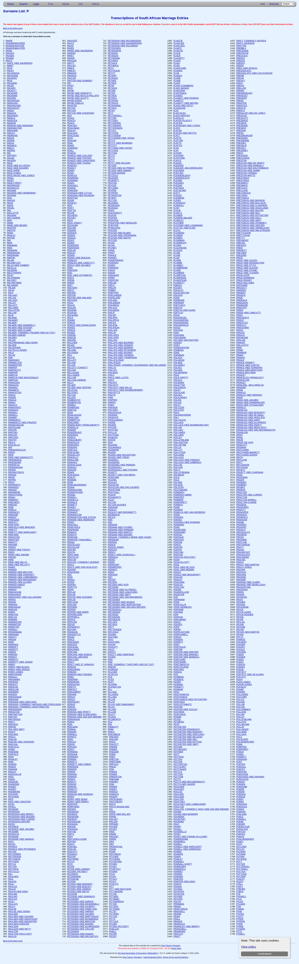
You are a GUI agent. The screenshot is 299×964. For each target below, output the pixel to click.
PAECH (10, 148)
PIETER (112, 579)
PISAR (112, 851)
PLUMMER (178, 272)
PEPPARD (72, 607)
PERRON (71, 786)
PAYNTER (72, 105)
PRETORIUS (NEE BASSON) (250, 200)
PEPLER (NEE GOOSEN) (79, 597)
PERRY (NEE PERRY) (78, 801)
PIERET (112, 559)
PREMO (240, 90)
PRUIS (239, 599)
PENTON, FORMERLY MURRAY (83, 562)
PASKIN (12, 766)
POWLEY (178, 859)
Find (50, 4)
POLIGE (177, 402)
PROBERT (241, 485)
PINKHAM (114, 779)
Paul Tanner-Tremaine (170, 946)
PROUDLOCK (243, 554)
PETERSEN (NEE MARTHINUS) (83, 916)
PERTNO (71, 831)
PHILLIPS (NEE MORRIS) (120, 347)
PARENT (12, 517)
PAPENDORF (14, 462)
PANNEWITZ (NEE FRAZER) (22, 422)
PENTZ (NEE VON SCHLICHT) (82, 567)
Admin (95, 4)
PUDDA (240, 654)
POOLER (178, 577)
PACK (9, 80)
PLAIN (176, 65)
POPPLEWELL (180, 634)
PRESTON (241, 160)
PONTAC (177, 534)
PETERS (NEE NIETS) (78, 891)
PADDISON (12, 115)
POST (176, 692)
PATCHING (13, 796)
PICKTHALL (114, 492)
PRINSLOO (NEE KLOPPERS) (251, 422)
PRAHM (177, 914)
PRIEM (239, 310)
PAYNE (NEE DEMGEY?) (79, 93)
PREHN (240, 78)
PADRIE (11, 140)
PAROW (12, 639)
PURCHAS (241, 771)
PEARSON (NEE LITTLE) (79, 193)
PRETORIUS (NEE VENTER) (250, 225)
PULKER (240, 702)
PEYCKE (112, 185)
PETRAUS (113, 78)
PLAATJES (178, 43)
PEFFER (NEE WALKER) (79, 297)
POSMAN (178, 684)
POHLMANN (179, 337)
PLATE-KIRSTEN (181, 115)
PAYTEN (71, 108)
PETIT (111, 68)
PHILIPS (112, 322)
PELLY (70, 382)
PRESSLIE (241, 145)
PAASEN (10, 55)
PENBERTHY (73, 420)
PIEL (110, 522)
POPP (176, 627)
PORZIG (177, 672)
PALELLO (11, 267)
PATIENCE (13, 826)
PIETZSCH (113, 632)
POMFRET (178, 497)
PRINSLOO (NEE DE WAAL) (250, 415)
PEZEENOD (114, 205)
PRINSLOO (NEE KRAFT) (249, 425)
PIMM (111, 729)
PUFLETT (241, 677)
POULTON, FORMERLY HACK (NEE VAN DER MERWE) (201, 809)
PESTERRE (73, 859)
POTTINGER (179, 769)
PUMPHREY (242, 749)
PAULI (11, 884)
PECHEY (71, 218)
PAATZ (9, 60)
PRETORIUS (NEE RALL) (248, 218)
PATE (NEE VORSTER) (19, 801)
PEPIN (70, 589)
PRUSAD (240, 604)
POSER (177, 682)
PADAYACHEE (14, 105)
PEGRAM (71, 310)
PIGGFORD (113, 642)
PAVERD (71, 53)
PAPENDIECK (15, 460)
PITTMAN (114, 914)
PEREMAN (72, 679)
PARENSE (13, 514)
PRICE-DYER (242, 275)
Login (36, 4)
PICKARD (112, 445)
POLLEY (177, 437)
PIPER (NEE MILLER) (120, 814)
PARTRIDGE (14, 719)
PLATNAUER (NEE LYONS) (186, 125)
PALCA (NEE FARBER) (18, 265)
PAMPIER (13, 372)
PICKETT (112, 472)
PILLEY (111, 707)
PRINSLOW (242, 432)
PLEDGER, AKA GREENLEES (187, 168)
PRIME (239, 350)
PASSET (12, 786)
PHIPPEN (112, 400)
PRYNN (240, 624)
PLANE (176, 78)
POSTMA (178, 707)
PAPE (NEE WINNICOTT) (20, 457)
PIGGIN (111, 644)
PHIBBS (112, 290)
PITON (112, 876)
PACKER (11, 88)
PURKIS (240, 809)
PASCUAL (13, 744)
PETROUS (113, 103)
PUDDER (240, 657)
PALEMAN (12, 270)
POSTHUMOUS (181, 694)
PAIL (9, 210)
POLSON (178, 485)
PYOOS (240, 914)
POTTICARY (179, 766)
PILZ (110, 722)
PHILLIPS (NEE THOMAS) (121, 355)
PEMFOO (72, 410)
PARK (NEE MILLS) (17, 562)
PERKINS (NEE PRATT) (79, 712)
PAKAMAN (12, 245)
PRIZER (240, 480)
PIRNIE (112, 834)
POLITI (176, 405)
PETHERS (113, 60)
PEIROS (71, 330)
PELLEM (71, 362)
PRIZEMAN (241, 477)
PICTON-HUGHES (117, 505)
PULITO (240, 699)
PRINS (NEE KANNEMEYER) (250, 402)
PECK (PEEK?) (74, 223)
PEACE (70, 118)
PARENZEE (13, 519)
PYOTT (240, 916)
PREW (239, 248)
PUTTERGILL (243, 866)
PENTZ (70, 564)
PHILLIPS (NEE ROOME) (120, 352)
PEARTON (72, 198)
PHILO (111, 375)
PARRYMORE (15, 674)
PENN (70, 482)
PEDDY (70, 240)
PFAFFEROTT (115, 213)
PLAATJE (178, 40)
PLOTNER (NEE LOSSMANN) (188, 225)
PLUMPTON (179, 275)
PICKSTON (113, 485)
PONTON (178, 554)
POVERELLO (180, 831)
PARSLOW (13, 689)
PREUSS (240, 243)
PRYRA (240, 634)
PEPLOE (71, 599)
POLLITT (178, 450)
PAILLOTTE (13, 213)
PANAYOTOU (14, 392)
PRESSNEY (242, 150)
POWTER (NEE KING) (184, 881)
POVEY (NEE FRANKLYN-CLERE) (190, 836)
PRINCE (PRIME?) (245, 362)
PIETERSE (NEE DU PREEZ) (122, 589)
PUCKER (240, 644)
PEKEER (71, 335)
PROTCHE (241, 542)
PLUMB (177, 260)
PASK (11, 762)
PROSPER (241, 534)
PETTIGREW (114, 135)
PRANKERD (179, 931)
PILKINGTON (114, 687)
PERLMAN (72, 727)
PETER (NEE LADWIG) (78, 869)
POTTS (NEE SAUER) (184, 784)
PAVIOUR (71, 60)
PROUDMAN (242, 557)
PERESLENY (73, 684)
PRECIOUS (241, 55)
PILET (111, 682)
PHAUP (111, 270)
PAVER (70, 48)
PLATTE (177, 138)
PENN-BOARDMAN (76, 485)
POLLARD (178, 435)
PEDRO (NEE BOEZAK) (79, 258)
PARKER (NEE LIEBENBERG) (23, 577)
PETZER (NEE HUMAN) (119, 170)
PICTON (112, 502)
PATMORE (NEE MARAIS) (21, 839)
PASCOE (12, 739)
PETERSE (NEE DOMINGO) (81, 896)
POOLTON (178, 587)
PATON (11, 844)
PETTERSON (114, 125)
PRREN (240, 592)
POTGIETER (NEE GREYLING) (188, 734)
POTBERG (178, 722)
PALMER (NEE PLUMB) (19, 330)
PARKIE (12, 599)
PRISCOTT (241, 445)
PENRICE (72, 532)
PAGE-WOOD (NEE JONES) (21, 175)
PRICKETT (241, 287)
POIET (176, 345)
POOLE (177, 572)
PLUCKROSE (180, 248)
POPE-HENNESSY (182, 607)
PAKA (9, 243)
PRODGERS (242, 507)
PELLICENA (73, 372)
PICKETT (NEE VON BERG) (121, 475)
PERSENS (72, 814)
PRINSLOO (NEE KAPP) (248, 420)
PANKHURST (14, 407)
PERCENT (72, 644)
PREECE (240, 60)
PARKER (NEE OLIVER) (20, 582)
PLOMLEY (178, 220)
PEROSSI (72, 747)
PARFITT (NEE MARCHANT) (22, 532)
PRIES (239, 315)
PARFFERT (13, 524)
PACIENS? (12, 78)
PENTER (71, 549)
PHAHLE (112, 255)
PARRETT (13, 649)
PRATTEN (241, 45)
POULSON (178, 796)
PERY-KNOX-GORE (77, 839)
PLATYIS (177, 145)
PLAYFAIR (178, 155)
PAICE (10, 203)
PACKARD (12, 83)
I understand (264, 953)
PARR (11, 642)
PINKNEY (113, 781)
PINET (112, 757)
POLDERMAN (180, 372)
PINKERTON (115, 776)
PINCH (111, 732)
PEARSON (72, 190)
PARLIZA (12, 617)
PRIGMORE (242, 337)
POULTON (178, 806)
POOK (176, 559)
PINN (111, 784)
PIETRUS (112, 624)
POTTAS (177, 759)
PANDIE (12, 397)
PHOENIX (112, 415)
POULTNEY (179, 801)
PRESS (239, 133)
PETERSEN (73, 899)
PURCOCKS (242, 779)
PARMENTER (14, 622)
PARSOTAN (14, 712)
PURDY (240, 799)
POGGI (176, 327)
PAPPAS (12, 475)
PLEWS (177, 200)
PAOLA (11, 442)
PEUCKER (113, 178)
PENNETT (72, 505)
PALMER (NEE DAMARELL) (22, 325)
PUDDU (240, 659)
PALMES (12, 337)
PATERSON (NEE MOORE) (21, 816)
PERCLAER (73, 659)
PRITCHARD (242, 450)
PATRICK (12, 846)
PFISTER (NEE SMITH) (119, 238)
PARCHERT (14, 502)
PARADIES (13, 487)
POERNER (178, 302)
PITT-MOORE (116, 891)
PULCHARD (242, 694)
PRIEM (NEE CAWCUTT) (248, 312)
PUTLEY (240, 849)
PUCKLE (240, 649)
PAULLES (13, 904)
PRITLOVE (241, 460)
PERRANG (72, 752)
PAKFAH (11, 258)
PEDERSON (73, 248)
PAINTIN (11, 230)
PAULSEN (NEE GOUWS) (20, 916)
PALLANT (13, 295)
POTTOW (178, 776)
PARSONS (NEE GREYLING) (22, 702)
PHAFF (111, 253)
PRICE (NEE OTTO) (246, 265)
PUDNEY (240, 667)
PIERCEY (112, 549)
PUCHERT (241, 642)
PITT (111, 886)
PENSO (71, 542)
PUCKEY (240, 647)
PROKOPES (242, 512)
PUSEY (239, 841)
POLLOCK (178, 457)
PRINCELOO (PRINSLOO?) (250, 377)
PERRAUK (72, 754)
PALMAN (12, 317)
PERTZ (70, 834)
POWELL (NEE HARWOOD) (187, 849)
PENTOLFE (73, 557)
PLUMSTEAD (180, 280)
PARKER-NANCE (16, 584)
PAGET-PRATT (14, 183)
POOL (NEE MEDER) (183, 569)
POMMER (178, 500)
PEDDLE (71, 238)
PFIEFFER (113, 225)
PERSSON (72, 829)
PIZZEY (113, 936)
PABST (10, 65)
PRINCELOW (242, 380)
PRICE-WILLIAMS (245, 282)
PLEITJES (178, 173)
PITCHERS (114, 859)
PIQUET (113, 829)
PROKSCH (241, 514)
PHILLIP (112, 332)
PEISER (71, 332)
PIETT (111, 627)
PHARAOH (113, 263)
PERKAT (71, 704)
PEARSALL (72, 185)
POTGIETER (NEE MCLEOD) (188, 737)
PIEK (110, 519)
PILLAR (111, 699)
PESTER (71, 856)
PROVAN (240, 569)
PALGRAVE (12, 285)
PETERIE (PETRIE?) (77, 871)
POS (175, 674)
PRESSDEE (242, 138)
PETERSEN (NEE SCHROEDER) (83, 926)
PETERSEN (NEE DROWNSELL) (83, 904)
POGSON (178, 330)
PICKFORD (113, 477)
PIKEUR (112, 667)
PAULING (12, 896)
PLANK (176, 80)
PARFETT (13, 522)
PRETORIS (241, 195)
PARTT (11, 722)
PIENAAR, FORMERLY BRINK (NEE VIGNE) (129, 537)
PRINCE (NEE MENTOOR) (249, 370)
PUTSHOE (241, 859)
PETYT (111, 160)
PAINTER (11, 228)
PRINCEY (241, 382)
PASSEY (12, 789)
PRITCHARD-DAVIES (246, 455)
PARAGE (12, 490)
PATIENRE (13, 831)
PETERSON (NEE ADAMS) (80, 934)
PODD (176, 297)
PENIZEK (71, 470)
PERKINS (71, 709)
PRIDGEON (242, 302)
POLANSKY (179, 365)
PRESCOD (241, 115)
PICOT (111, 500)
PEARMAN (72, 180)
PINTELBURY (116, 799)
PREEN (240, 65)
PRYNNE (240, 627)
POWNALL (178, 861)
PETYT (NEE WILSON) (119, 163)
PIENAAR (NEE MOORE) (120, 534)
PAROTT (12, 637)
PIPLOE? (113, 819)
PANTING (13, 432)
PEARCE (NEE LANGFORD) (81, 160)
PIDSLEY (112, 510)
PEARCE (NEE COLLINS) (79, 155)
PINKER (113, 774)
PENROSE (72, 537)
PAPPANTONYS (16, 472)
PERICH (71, 697)
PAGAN (10, 158)
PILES (111, 679)
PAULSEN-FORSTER (18, 924)
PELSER (71, 385)
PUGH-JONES (243, 682)
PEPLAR (71, 592)
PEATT (70, 208)
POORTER (178, 594)
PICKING (112, 480)
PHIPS (111, 405)
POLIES (177, 400)
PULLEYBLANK (244, 719)
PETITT (111, 73)
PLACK (176, 55)
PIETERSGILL (115, 609)
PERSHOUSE (74, 821)
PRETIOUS (241, 188)
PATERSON (14, 811)
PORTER (178, 649)
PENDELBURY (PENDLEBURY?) (83, 425)
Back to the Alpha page (13, 28)
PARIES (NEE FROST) (19, 549)
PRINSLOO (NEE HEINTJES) (250, 417)
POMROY (178, 505)
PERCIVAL (72, 652)
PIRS (111, 841)
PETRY (111, 110)
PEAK (70, 143)
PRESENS (241, 123)
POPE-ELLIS (179, 604)
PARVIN (12, 727)
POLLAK (177, 427)
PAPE (11, 455)
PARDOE (12, 505)
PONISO (177, 519)
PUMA (239, 744)
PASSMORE (14, 791)
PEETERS (72, 287)
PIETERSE (113, 587)
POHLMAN (178, 335)
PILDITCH (113, 674)
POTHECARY (180, 749)
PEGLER (71, 307)
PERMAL (71, 729)
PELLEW (71, 370)
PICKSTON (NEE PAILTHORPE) (123, 487)
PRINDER (241, 387)
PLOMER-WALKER (182, 218)
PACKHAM (12, 93)
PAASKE (10, 58)
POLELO (177, 380)
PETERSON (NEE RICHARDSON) (124, 40)
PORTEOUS (179, 647)
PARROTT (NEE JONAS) (20, 662)
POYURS (178, 899)
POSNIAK (178, 689)
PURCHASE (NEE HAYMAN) (250, 776)
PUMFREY (241, 747)
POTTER (177, 762)
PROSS (240, 537)
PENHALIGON (74, 465)
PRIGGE (240, 332)
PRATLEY (178, 934)
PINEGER (114, 752)
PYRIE (239, 924)
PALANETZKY (14, 263)
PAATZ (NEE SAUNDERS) (20, 63)
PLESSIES (178, 183)
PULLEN (240, 707)
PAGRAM (11, 195)
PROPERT (241, 524)
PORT (176, 644)
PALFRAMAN (13, 277)
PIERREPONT (115, 567)
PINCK (112, 742)
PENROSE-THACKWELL (79, 539)
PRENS (240, 100)
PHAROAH (113, 267)
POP (175, 597)
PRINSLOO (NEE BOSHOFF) (250, 412)
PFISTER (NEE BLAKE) (119, 233)
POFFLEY (178, 312)
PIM (110, 724)
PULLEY (240, 717)
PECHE (70, 213)
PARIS (11, 552)
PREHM (240, 75)
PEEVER (71, 292)
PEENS (70, 280)
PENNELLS (72, 500)
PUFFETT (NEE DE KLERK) (250, 674)
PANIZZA (12, 405)
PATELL (12, 806)
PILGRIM (112, 684)
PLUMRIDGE (179, 277)
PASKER (12, 764)
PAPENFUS (13, 465)
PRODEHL (241, 505)
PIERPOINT (113, 564)
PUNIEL (240, 754)
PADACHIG (12, 103)
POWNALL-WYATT (182, 864)
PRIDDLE (241, 295)
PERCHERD (73, 649)
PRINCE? (241, 375)
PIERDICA (113, 557)
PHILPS (111, 395)
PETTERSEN (114, 123)
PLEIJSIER (178, 170)
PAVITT (70, 63)
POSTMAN (178, 712)
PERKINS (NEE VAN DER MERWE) (84, 717)
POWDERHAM (180, 839)
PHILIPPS (112, 317)
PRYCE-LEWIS (243, 612)
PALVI (11, 352)
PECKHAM (72, 225)
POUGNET (178, 789)
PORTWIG (178, 669)
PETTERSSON (115, 128)
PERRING (72, 774)
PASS (11, 776)
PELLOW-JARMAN (76, 380)
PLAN (176, 73)
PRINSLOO (241, 410)
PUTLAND (241, 846)
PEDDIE (71, 235)
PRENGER (241, 98)
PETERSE (72, 894)
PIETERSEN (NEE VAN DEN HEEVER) (127, 607)
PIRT (111, 844)
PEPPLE (71, 619)
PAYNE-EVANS (74, 100)
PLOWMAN (179, 240)
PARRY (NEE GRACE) (19, 669)
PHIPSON (112, 407)
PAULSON (13, 926)
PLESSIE (177, 180)
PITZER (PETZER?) (119, 926)
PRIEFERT (241, 307)
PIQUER (113, 826)
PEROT (71, 749)
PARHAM (12, 544)
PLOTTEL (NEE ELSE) (184, 228)
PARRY (11, 664)
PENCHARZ (73, 422)
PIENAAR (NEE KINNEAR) (121, 529)
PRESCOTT (242, 118)
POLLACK (178, 422)
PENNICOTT (73, 510)
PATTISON (13, 861)
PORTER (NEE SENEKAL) (186, 657)
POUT (176, 824)
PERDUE (71, 667)
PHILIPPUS (113, 320)
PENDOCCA (73, 442)
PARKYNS (13, 614)
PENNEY (71, 507)
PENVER (71, 569)
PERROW (72, 791)
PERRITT (71, 781)
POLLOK (177, 465)
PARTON (12, 717)
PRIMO (239, 355)
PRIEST (240, 320)
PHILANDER (114, 302)
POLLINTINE (179, 445)
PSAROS (240, 639)
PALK (10, 292)
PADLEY (11, 133)
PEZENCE (113, 208)
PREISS (240, 85)
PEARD (70, 170)
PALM (11, 315)
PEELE (70, 277)
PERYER (71, 841)
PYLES (239, 901)
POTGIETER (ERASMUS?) (186, 729)
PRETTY (240, 238)
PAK (9, 240)
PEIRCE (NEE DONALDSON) (81, 325)
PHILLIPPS (113, 337)
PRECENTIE (242, 53)
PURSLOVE (242, 829)
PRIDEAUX (241, 300)
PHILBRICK (113, 305)
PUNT (239, 762)
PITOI (112, 874)
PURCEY (240, 769)
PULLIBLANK (242, 724)
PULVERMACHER (245, 742)
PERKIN (71, 707)
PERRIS (71, 779)
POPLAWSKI (179, 619)
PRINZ (239, 437)
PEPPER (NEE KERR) (78, 612)
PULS (239, 737)
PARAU (11, 497)
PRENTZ (240, 110)
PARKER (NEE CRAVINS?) (21, 574)
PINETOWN (115, 762)
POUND (177, 811)
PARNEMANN (15, 632)
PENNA (70, 487)
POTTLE (177, 771)
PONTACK (178, 539)
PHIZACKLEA (114, 412)
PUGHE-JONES (244, 684)
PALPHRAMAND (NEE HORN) (23, 342)
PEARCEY (72, 165)
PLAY (176, 150)
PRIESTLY (241, 325)
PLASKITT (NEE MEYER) (185, 103)
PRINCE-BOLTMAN (246, 372)
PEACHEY (72, 125)
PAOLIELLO (14, 445)
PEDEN (70, 243)
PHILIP (111, 312)
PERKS (70, 722)
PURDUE (240, 796)
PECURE (71, 228)
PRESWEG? (242, 183)
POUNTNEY (179, 819)
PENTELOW (73, 547)
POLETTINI (179, 385)
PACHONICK (13, 73)
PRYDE (240, 617)
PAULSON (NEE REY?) (19, 929)
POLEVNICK (179, 387)
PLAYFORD (179, 158)
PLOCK (177, 210)
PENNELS (72, 502)
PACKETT (12, 90)
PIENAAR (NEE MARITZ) (120, 532)
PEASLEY (72, 203)
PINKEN (113, 771)
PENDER (71, 430)
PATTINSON (14, 859)
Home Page (176, 948)
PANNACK (13, 410)
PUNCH (240, 752)
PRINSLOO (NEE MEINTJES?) (251, 427)
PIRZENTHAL (116, 846)
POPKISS (178, 617)
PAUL (11, 879)
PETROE (112, 95)
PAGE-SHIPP (13, 170)
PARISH (12, 557)
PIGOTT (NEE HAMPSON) (121, 654)
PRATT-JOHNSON (245, 43)
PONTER (178, 547)
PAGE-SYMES (14, 173)
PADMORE (12, 135)
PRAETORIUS (180, 909)
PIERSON (112, 574)
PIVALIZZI (114, 929)
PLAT (176, 110)
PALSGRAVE (14, 347)
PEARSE (71, 188)
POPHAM (178, 612)
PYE (238, 894)
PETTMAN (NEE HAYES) (120, 148)
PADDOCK (12, 120)
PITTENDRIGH (116, 901)
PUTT (239, 861)
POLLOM (178, 467)
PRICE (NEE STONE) (246, 270)
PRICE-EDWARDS (245, 277)
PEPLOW (71, 604)
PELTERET (72, 392)
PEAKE (70, 145)
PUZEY (239, 881)
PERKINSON (73, 719)
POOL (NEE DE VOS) (184, 567)
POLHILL (178, 395)
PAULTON (13, 931)
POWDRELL (179, 841)
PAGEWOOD (13, 185)
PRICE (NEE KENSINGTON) (250, 263)
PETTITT (112, 145)
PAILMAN (11, 215)
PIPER (112, 811)
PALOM (12, 340)
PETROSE (113, 100)
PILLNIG (112, 709)
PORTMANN (179, 662)
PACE (9, 68)
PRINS (239, 397)
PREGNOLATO (243, 70)
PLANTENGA (179, 93)
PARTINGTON (15, 714)
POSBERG (178, 677)
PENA (70, 412)
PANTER (12, 430)
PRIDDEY (241, 292)
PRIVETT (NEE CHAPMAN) (249, 472)
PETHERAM (114, 58)
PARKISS (12, 609)
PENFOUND (73, 452)
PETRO (111, 93)
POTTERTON (180, 764)
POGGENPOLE (181, 325)
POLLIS (177, 447)
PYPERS (240, 921)
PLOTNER (178, 223)
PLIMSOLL (178, 205)
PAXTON (71, 78)
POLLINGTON (180, 442)
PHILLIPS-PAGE (116, 360)
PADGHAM (12, 130)
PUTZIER (241, 876)
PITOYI (112, 881)
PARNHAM (13, 634)
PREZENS (241, 255)
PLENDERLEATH (181, 175)
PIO (111, 809)
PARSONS (13, 699)
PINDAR (113, 747)
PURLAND (241, 814)
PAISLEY (11, 235)
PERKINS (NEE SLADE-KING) (82, 714)
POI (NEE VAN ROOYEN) (186, 340)
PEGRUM (72, 312)
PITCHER (114, 856)
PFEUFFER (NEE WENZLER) (122, 223)
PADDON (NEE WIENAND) (20, 125)
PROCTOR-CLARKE (246, 502)
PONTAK (177, 542)
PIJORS (112, 657)
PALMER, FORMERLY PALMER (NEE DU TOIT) (31, 332)
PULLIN (240, 727)
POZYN (177, 901)
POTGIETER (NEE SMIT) (186, 744)
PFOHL (111, 243)
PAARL (9, 50)
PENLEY (71, 477)
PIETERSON (114, 612)
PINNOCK (114, 794)
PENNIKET (72, 512)
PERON (71, 744)
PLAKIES (177, 70)
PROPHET (241, 527)
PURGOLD (241, 806)
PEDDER (71, 230)
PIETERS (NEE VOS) (118, 584)
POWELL (178, 844)
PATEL (11, 804)
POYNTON (178, 894)
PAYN (70, 88)
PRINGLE (241, 392)
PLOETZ (177, 213)
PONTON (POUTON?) (184, 557)
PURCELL (241, 766)
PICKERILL (113, 460)
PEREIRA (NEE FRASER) (79, 674)
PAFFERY (12, 155)
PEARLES (72, 175)
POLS (176, 480)
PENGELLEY (73, 455)
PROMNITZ (242, 517)
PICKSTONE (114, 490)
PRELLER (241, 88)
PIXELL (112, 931)
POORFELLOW (181, 592)
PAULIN (12, 889)
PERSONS (72, 824)
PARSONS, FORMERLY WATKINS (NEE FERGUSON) (34, 704)
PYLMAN (240, 904)
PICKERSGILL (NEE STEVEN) (123, 470)
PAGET (10, 180)
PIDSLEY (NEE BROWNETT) (122, 512)
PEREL (70, 677)
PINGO (112, 766)
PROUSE (240, 559)
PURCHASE (242, 774)
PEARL (70, 173)
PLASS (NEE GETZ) (183, 105)
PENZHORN (73, 572)
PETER (70, 866)
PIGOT (111, 649)
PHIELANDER (114, 295)
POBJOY (177, 285)
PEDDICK (72, 233)
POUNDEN (178, 816)
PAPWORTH (14, 485)
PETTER (112, 118)
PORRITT (178, 642)
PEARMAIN (72, 178)
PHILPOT (112, 382)
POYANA (177, 889)
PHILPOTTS (114, 392)
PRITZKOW (242, 467)
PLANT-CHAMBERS (183, 85)
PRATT (176, 936)
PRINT (239, 435)
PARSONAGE (14, 697)
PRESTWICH (242, 178)
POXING (177, 886)
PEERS (70, 282)
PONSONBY (179, 532)
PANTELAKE (14, 427)
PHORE (111, 422)
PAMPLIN (12, 375)
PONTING (178, 552)
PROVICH (241, 572)
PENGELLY (72, 457)
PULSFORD (242, 739)
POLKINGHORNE (182, 415)
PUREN (240, 801)
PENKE (70, 472)
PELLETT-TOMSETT (77, 367)
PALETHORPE (14, 272)
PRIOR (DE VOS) (244, 442)
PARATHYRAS (15, 495)
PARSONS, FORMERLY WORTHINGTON (28, 707)
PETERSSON (114, 50)
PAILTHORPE (13, 218)
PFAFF (111, 210)
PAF (9, 153)
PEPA (70, 577)
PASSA (11, 779)
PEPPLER (72, 622)
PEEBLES (72, 260)
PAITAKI (11, 238)
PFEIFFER (113, 220)
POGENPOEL (180, 317)
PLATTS (177, 143)
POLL (176, 417)
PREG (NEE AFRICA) (246, 68)
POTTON (178, 774)
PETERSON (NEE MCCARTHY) (82, 936)
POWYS (177, 884)
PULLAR (240, 704)
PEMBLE (71, 405)
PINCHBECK (114, 734)
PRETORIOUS (243, 193)
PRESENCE (242, 120)
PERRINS (72, 776)
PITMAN (113, 871)
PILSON (112, 717)
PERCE (70, 639)
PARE (11, 507)
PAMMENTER (15, 365)
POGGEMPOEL (181, 320)
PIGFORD (113, 637)
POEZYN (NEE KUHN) (184, 310)
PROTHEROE (243, 544)
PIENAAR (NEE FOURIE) (120, 527)
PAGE (10, 163)
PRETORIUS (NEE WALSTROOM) (253, 230)
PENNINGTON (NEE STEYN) (81, 517)
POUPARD (178, 821)
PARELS (12, 510)
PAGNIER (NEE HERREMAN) (21, 193)
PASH (11, 757)
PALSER (12, 345)
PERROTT (72, 789)
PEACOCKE (73, 135)
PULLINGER (242, 729)
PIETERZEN (114, 617)
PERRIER (72, 769)
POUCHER (178, 786)
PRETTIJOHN (243, 235)
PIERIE (111, 562)
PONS (176, 527)
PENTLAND (73, 554)
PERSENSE (73, 816)
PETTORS (113, 150)
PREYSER (241, 253)
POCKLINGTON (181, 292)
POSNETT (178, 687)
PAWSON (71, 73)
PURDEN (240, 784)
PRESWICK (242, 185)
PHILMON (113, 372)
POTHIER (178, 752)
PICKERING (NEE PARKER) (121, 465)
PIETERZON (114, 619)
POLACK (177, 357)
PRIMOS (240, 357)
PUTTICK (241, 871)
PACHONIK (12, 75)
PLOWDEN (178, 233)
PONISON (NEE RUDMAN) (186, 522)
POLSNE (177, 482)
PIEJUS (111, 517)
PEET (70, 285)
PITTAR (113, 894)
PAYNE (70, 90)
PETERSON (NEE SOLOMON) (123, 45)
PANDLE (12, 400)
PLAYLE (177, 160)
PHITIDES (113, 410)
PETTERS (113, 120)
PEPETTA (72, 587)
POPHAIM (178, 609)
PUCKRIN (241, 652)
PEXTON (112, 183)
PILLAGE (112, 692)
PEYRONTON (114, 195)
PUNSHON (241, 759)
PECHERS (72, 215)
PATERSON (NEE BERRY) (21, 814)
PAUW (70, 45)
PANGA (11, 402)
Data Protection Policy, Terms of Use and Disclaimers (166, 957)
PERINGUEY (73, 702)
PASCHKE (13, 734)
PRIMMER (241, 352)
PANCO (12, 395)
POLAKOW (178, 360)
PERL (70, 724)
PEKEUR (71, 337)
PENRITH (72, 534)
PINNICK (113, 791)
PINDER (113, 749)
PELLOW (71, 377)
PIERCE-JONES (116, 547)
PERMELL (72, 734)
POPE (176, 602)
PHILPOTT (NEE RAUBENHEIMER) (125, 390)
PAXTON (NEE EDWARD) (79, 80)
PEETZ (70, 290)
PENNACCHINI (74, 490)
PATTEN (12, 851)
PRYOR (240, 629)
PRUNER (240, 602)
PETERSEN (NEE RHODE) (80, 924)
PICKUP (112, 495)
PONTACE (178, 537)
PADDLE (11, 118)
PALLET (12, 302)
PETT (110, 113)
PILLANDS (113, 694)
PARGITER (13, 539)
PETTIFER (113, 133)
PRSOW (240, 594)
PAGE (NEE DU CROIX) (18, 165)
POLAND (177, 362)
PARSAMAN (14, 679)
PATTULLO (13, 871)
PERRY (70, 796)
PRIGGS (240, 335)
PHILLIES (112, 330)
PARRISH (12, 654)
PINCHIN (113, 739)
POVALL (177, 829)
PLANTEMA (179, 90)
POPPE (177, 629)
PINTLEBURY (116, 801)
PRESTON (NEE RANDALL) (250, 165)
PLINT (176, 208)
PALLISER (13, 307)
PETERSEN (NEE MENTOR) (81, 921)
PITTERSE (114, 909)
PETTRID (112, 153)
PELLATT (71, 360)
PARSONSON (15, 709)
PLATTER (178, 140)
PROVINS (241, 574)
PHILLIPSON (114, 362)
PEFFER (71, 295)
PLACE (176, 53)
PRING (239, 390)
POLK (176, 412)
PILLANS (112, 697)
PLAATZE (178, 50)
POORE (177, 589)
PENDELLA (72, 427)
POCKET (177, 287)
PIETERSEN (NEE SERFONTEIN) (124, 604)
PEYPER (112, 190)
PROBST (240, 487)
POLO (176, 477)
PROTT (240, 547)
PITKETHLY (115, 869)
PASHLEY (13, 759)
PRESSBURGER (244, 135)
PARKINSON (14, 607)
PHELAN (112, 282)
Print (263, 4)
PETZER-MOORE (116, 173)
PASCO (11, 737)
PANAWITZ (13, 390)
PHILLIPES (113, 335)
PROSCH (240, 529)
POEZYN (177, 307)
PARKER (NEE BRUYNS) (20, 572)
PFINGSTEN (114, 228)
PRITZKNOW (242, 465)
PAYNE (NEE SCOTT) (78, 98)
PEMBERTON (74, 402)
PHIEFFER (113, 292)
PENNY (70, 522)
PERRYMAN (73, 806)
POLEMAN (178, 382)
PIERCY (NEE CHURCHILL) (121, 554)
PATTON (12, 866)
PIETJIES (112, 622)
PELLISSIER (73, 375)
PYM (238, 906)
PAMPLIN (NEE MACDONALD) (23, 377)
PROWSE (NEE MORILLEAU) (251, 584)
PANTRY (12, 440)
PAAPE (9, 40)
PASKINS (12, 769)
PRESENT (241, 128)
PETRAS (112, 75)
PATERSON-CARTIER (19, 821)
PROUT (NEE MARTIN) (247, 564)
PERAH (70, 637)
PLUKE (176, 255)
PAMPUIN (13, 380)
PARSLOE (13, 687)
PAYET (70, 85)
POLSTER (178, 487)
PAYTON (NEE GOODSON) (80, 113)
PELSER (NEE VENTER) (79, 387)
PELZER (71, 397)
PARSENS (13, 682)
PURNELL (241, 819)
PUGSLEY (241, 687)
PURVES (240, 834)
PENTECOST (73, 544)
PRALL (176, 919)
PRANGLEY (179, 924)
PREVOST (241, 245)
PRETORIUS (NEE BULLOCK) (251, 203)
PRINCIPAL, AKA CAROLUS (250, 385)
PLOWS (177, 245)
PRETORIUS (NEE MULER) (250, 210)
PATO (11, 841)
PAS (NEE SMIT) (16, 729)
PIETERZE (113, 614)
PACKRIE (11, 98)
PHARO (111, 265)
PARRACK (13, 644)
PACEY (10, 70)
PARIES (12, 547)
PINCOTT (114, 744)
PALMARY (13, 320)
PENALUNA (73, 417)
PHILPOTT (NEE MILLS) (120, 387)
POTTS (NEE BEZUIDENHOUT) (189, 781)
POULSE (177, 791)
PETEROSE (73, 879)
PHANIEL (112, 258)
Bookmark (274, 4)
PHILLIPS (112, 340)
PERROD (71, 784)
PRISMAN (241, 447)
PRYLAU (240, 622)
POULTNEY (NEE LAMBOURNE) (189, 804)
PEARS (70, 183)
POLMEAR (178, 475)
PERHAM (71, 694)
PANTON (12, 435)
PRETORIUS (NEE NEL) (248, 213)
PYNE (239, 911)
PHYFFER (113, 430)
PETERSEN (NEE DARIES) (80, 901)
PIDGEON (113, 507)
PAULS (11, 906)
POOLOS (178, 584)
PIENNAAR (113, 539)
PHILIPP (112, 315)
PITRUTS (113, 884)
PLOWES (178, 238)
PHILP (111, 380)
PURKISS (241, 811)
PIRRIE (112, 839)
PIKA (110, 659)
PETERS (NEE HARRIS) (79, 889)
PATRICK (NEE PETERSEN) (22, 849)
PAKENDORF (13, 253)
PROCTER (241, 492)
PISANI (112, 849)
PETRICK (112, 88)
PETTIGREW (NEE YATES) (121, 138)
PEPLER (71, 594)
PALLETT (12, 305)
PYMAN (240, 909)
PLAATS (177, 48)
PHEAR (111, 272)
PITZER (113, 924)
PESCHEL (72, 846)
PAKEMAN (12, 250)
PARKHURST (14, 594)
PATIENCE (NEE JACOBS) (21, 829)
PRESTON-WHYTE (245, 175)
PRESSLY (241, 148)
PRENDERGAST (244, 93)
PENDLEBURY (74, 440)
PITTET (113, 911)
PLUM (176, 258)
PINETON (114, 759)
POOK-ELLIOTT (181, 562)
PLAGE (177, 60)
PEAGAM (71, 140)
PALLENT (13, 300)
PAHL (9, 198)
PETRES (112, 83)
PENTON (71, 559)
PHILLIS (112, 367)
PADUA (10, 143)
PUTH (239, 844)
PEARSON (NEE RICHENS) (80, 195)
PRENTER (241, 103)
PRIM (239, 347)
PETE (70, 864)
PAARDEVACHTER (15, 45)
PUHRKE (240, 692)
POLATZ (177, 367)
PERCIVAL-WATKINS (77, 657)
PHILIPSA (112, 325)
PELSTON (72, 390)
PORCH (177, 637)
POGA (176, 315)
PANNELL (13, 415)
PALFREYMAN (14, 282)
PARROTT (13, 659)
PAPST (11, 482)
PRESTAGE (242, 155)
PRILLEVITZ (242, 345)
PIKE (110, 662)
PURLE (239, 816)
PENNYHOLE (73, 527)
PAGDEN (11, 160)
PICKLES (112, 482)
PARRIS (12, 652)
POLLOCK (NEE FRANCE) (186, 460)
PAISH (10, 233)
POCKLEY (178, 290)
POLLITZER (179, 452)
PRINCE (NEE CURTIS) (248, 365)
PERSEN (71, 809)
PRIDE (239, 297)
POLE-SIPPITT (180, 377)
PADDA (10, 110)
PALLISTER (14, 310)
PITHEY (113, 866)
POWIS (177, 856)
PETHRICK (113, 65)
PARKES (12, 589)
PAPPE (11, 477)
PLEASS (177, 163)
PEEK (70, 267)
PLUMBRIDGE (180, 267)
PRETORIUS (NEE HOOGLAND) (252, 208)
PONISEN (178, 517)
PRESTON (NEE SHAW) (248, 170)
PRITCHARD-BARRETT (248, 452)
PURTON (240, 831)
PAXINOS (71, 75)
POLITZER (178, 407)
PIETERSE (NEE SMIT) (119, 594)
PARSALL (13, 677)
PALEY (10, 275)
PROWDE (241, 577)
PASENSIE (13, 752)
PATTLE (12, 864)
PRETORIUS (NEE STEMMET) (251, 223)
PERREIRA (72, 757)
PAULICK (12, 886)
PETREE (112, 80)
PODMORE (179, 300)
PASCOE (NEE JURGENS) (21, 742)
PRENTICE (241, 105)
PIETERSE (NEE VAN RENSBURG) (125, 597)
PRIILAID (240, 340)
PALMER (12, 322)
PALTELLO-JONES (17, 350)
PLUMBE (177, 263)
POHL (176, 332)
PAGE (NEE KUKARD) (18, 168)
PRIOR (239, 440)
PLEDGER (178, 165)
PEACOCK (72, 133)
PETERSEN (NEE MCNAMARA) (82, 919)
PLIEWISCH (179, 203)
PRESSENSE (242, 140)
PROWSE (241, 579)
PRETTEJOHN (243, 233)
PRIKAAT (240, 342)
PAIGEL (10, 208)
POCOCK (178, 295)
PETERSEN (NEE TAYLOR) (80, 929)
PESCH (70, 844)
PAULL (11, 901)
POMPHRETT (180, 502)
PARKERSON (14, 587)
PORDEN (178, 639)
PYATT (239, 886)
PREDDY (240, 58)
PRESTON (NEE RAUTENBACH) (252, 168)
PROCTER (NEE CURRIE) (249, 495)
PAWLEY (71, 70)
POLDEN (177, 370)
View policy (248, 946)
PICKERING (114, 462)
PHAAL (111, 250)
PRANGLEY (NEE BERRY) (186, 926)
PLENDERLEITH (181, 178)
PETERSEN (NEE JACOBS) (80, 914)
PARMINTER (14, 624)
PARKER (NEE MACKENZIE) (22, 579)
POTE (176, 724)
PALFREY (12, 280)
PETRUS (112, 108)
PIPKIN (112, 816)
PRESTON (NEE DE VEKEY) (250, 163)
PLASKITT (178, 100)
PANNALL (13, 412)
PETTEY (112, 130)
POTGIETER (179, 727)
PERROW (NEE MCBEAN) (80, 794)
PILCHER (112, 672)
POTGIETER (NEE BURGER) (187, 732)
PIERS (111, 572)
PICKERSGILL (115, 467)
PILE (110, 677)
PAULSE (12, 909)
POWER (177, 851)
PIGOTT (112, 652)
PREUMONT (242, 240)
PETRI (111, 85)
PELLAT (71, 357)
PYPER (239, 919)
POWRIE (177, 874)
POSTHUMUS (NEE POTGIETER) (190, 699)
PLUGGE (177, 250)
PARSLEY (13, 684)
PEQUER (71, 629)
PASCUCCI (13, 747)
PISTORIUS (115, 854)
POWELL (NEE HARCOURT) (187, 846)
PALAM (10, 260)
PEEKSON (72, 270)
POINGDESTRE (181, 347)
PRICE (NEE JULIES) (246, 260)
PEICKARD (72, 315)
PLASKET (178, 95)
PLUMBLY (178, 265)
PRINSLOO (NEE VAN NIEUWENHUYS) (255, 430)
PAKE (9, 248)
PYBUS (239, 891)
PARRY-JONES (15, 672)
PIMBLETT (113, 727)
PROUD (240, 549)
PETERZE (113, 53)
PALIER (12, 287)
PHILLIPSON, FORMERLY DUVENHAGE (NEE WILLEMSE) (137, 365)
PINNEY (113, 789)
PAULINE (12, 894)
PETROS (112, 98)
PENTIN (71, 552)
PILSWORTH (114, 719)
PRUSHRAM (242, 607)
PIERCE (112, 544)
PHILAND (112, 300)
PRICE (239, 258)
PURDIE (240, 789)
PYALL (239, 884)
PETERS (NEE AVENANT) (80, 884)
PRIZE (239, 475)
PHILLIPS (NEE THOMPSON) (122, 357)
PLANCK (177, 75)
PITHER (113, 864)
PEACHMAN (73, 128)
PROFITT (241, 510)
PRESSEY (241, 143)
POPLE (177, 622)
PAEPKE (11, 150)
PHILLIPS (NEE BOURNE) (121, 342)
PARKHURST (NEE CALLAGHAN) (24, 597)
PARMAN (12, 619)
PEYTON (112, 200)
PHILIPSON (113, 327)
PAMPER (12, 367)
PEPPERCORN (74, 614)
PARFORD (13, 534)
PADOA (10, 138)
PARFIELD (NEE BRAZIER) (21, 527)
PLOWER (178, 235)
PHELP (111, 285)
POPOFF (178, 624)
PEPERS (71, 584)
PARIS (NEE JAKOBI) (18, 554)
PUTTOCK (241, 874)
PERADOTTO (74, 634)
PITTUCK (113, 921)
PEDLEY (71, 253)
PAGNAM (11, 190)
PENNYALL (72, 524)
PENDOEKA (73, 445)
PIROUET (114, 836)
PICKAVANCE (114, 447)
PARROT (12, 657)
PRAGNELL (179, 911)
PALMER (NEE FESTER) (20, 327)
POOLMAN (178, 582)
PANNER (12, 417)
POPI (175, 614)
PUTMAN (240, 851)
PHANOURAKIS (115, 260)
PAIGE (10, 205)
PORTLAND (179, 659)
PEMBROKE (73, 407)
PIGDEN (112, 634)
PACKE (10, 85)
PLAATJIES (179, 45)
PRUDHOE (241, 597)
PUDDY (240, 662)
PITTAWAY (114, 899)
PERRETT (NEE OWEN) (79, 764)
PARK (11, 559)
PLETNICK (178, 188)
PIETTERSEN (114, 629)
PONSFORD (179, 529)
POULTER (178, 799)
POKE (176, 352)
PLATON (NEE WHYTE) (185, 133)
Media (65, 4)
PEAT (70, 205)
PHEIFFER (113, 280)
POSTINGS (179, 702)
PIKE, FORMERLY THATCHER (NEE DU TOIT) (131, 664)
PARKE (11, 567)
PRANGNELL (180, 929)
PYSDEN (240, 929)
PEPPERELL (73, 617)
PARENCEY (14, 512)
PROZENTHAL (243, 587)
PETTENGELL (115, 115)
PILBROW (113, 669)
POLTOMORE (180, 490)
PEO (69, 574)
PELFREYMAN (74, 347)
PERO (70, 739)
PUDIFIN (240, 664)
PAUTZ (70, 43)
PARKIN (12, 602)
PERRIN (71, 771)
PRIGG (239, 330)
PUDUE (240, 669)
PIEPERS (112, 542)
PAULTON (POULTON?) (20, 934)
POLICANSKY (180, 397)
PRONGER (241, 519)
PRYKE (239, 619)
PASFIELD (13, 754)
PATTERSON (14, 856)
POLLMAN (178, 455)
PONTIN (177, 549)
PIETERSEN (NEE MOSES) (121, 602)
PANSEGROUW (16, 425)
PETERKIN (72, 874)
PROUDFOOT (243, 552)
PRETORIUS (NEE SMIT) (248, 220)
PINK (111, 769)
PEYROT (112, 198)
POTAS (177, 719)
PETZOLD (113, 175)
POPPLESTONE (181, 632)
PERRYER (72, 804)
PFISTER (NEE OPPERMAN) (122, 235)
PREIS (239, 83)
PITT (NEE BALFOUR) (120, 889)
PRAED (177, 906)
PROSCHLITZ (243, 532)
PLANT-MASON (181, 88)
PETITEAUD (114, 70)
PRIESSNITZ (242, 317)
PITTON (113, 916)
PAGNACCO (13, 188)
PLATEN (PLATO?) (182, 120)
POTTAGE (178, 757)
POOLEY (177, 579)
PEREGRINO (73, 669)
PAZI (69, 115)
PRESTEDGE (242, 158)
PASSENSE (13, 784)
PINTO (112, 804)
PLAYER (177, 153)
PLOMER (178, 215)
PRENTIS (241, 108)
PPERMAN (178, 904)
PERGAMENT (74, 692)
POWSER (178, 876)
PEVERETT (113, 180)
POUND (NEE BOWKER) (185, 814)
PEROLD (71, 742)
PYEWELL (241, 896)
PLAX (176, 148)
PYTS (239, 931)
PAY (69, 83)
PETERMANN (74, 876)
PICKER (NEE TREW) (118, 457)
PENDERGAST (74, 432)
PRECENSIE (242, 50)
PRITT (239, 462)
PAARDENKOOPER (15, 43)
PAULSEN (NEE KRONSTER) (22, 921)
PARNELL (13, 629)
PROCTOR (241, 497)
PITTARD (113, 896)
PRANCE (177, 921)
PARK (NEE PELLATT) (19, 564)
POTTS (177, 779)
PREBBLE (241, 48)
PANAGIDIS (14, 382)
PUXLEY (240, 879)
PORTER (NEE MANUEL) (186, 654)
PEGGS (71, 305)
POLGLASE (179, 392)
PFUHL (111, 245)
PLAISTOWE (179, 68)
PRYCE (240, 609)
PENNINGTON (74, 514)
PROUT (240, 562)
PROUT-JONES (244, 567)
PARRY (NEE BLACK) (18, 667)
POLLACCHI (179, 420)
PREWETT (241, 250)
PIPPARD (113, 824)
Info (81, 4)
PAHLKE (11, 200)
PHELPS (112, 287)
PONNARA (178, 524)
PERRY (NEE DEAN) (77, 799)
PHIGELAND (114, 297)
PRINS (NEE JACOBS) (247, 400)
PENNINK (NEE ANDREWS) (81, 519)
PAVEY (70, 55)
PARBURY (13, 500)
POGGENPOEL (181, 322)
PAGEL (10, 178)
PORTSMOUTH (181, 664)
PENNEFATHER (75, 492)
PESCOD (71, 849)
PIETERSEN (114, 599)
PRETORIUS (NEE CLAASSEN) (251, 205)
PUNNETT (241, 757)
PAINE (10, 223)
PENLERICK (73, 475)
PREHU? (240, 80)
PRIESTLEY (242, 322)
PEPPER (71, 609)
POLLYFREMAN (181, 472)
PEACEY (71, 120)
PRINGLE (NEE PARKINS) (249, 395)
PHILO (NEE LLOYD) (118, 377)
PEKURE (71, 340)
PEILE (70, 317)
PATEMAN (13, 809)
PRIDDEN (241, 290)
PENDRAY (72, 447)
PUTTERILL (242, 869)
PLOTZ (176, 230)
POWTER (178, 879)
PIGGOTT (113, 647)
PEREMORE (73, 682)
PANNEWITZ (14, 420)
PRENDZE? (242, 95)
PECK (70, 220)
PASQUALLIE (14, 774)
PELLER (71, 365)
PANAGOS (13, 385)
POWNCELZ (179, 869)
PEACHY (71, 130)
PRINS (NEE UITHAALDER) (250, 405)
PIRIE (112, 831)
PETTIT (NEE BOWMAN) (120, 143)
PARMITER (13, 627)
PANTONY (13, 437)
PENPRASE (73, 529)
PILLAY (111, 702)
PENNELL (72, 497)
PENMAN (71, 480)
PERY (70, 836)
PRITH (239, 457)
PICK (110, 442)
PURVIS (240, 836)
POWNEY (178, 871)
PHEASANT (113, 275)
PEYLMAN (113, 188)
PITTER (113, 904)
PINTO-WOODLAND (119, 806)
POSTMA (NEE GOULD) (185, 709)
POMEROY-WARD (182, 495)
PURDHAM (241, 786)
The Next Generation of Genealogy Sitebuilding (138, 953)
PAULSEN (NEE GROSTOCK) (23, 919)
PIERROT (112, 569)
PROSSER (241, 539)
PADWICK (12, 145)
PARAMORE (14, 492)
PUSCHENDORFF (245, 839)
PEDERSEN (73, 245)
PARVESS (13, 724)
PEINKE (71, 320)
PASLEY (12, 771)
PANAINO (13, 387)
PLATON (177, 130)
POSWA (177, 717)
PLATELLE (178, 118)
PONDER (178, 510)
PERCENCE (73, 642)
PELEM (70, 345)
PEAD (70, 138)
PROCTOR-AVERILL (246, 500)
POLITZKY (178, 410)
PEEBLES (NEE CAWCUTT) (81, 263)
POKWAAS (178, 355)
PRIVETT (240, 470)
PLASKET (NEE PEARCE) (186, 98)
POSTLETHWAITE (182, 704)
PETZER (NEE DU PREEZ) (121, 168)
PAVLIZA (71, 65)
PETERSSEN (114, 48)
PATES (11, 824)
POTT (176, 754)
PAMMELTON (15, 362)
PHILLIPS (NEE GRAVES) (120, 345)
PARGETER (14, 537)
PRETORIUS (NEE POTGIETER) (252, 215)
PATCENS (13, 794)
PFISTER (112, 230)
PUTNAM (240, 854)
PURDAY (240, 781)
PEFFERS (72, 300)
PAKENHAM (13, 255)
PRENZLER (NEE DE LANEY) (251, 113)
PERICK (71, 699)
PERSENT (72, 819)
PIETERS (112, 582)
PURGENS (241, 804)
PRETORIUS (242, 198)
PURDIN (240, 791)
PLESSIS (177, 185)
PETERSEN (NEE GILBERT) (81, 906)
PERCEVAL (72, 647)
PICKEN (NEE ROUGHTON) (122, 455)
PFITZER (112, 240)
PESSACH (72, 854)
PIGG (110, 639)
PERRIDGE (72, 766)
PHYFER (112, 427)
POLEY (177, 390)
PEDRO (71, 255)
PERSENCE (73, 811)
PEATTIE (71, 210)
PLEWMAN (178, 198)
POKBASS (178, 350)
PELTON (71, 395)
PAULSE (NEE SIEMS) (19, 911)
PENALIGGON (74, 415)
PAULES (12, 881)
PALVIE (11, 355)
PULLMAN (241, 732)
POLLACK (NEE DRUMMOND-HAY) (191, 425)
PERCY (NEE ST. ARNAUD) (80, 664)
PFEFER (112, 215)
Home (10, 4)
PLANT (176, 83)
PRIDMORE (242, 305)
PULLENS (241, 712)
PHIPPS (112, 402)
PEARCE (71, 153)
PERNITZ (71, 737)
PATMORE (13, 836)
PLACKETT (179, 58)
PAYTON (71, 110)
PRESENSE (242, 125)
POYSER (177, 896)
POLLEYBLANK (181, 440)
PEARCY (71, 168)
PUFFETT (241, 672)
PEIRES (71, 327)
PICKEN (112, 452)
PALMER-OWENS (17, 335)
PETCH (70, 861)
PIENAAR (112, 524)
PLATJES (177, 123)
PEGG (70, 302)
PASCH (11, 732)
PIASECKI (113, 437)
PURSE (240, 821)
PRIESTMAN (242, 327)
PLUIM (176, 253)
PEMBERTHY (74, 400)
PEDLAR (71, 250)
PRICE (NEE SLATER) (247, 267)
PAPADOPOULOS (17, 450)
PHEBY (111, 277)
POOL (176, 564)
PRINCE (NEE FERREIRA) (249, 367)
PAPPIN (12, 480)
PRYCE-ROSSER (244, 614)
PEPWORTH (73, 627)
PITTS (112, 919)
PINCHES (114, 737)
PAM (10, 357)
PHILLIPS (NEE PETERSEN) (122, 350)
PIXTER (113, 934)
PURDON (241, 794)
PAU (10, 874)
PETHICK (112, 63)
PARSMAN (13, 692)
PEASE (70, 200)
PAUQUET (72, 40)
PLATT (176, 135)
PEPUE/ (71, 624)
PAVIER (71, 58)
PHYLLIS (112, 432)
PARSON (12, 694)
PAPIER (12, 470)
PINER (112, 754)
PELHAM (71, 350)
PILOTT (112, 714)
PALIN (11, 290)
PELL (69, 355)
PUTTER (240, 864)
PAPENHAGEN (15, 467)
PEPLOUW (72, 602)
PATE (10, 799)
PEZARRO (113, 203)
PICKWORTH (114, 497)
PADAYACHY (13, 108)
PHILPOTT (113, 385)
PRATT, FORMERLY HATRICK (251, 40)
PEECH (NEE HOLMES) (79, 265)
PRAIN (176, 916)
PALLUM (12, 312)
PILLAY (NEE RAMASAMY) (121, 704)
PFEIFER (112, 218)
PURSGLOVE (243, 826)
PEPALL (71, 579)
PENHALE (72, 462)
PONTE (177, 544)
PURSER (240, 824)
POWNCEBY (179, 866)
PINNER (113, 786)
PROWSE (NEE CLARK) (248, 582)
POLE (176, 375)
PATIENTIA (13, 834)
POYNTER (178, 891)
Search (23, 4)
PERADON (72, 632)
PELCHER (72, 342)
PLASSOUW (179, 108)
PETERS (71, 881)
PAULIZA (12, 899)
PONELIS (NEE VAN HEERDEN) (189, 512)
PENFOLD (72, 450)
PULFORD (241, 697)
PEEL (70, 272)
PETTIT (111, 140)
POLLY (176, 470)
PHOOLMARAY (115, 420)
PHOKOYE (113, 417)
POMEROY (179, 492)
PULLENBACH (243, 709)
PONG (176, 514)
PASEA (11, 749)
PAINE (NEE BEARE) (17, 225)
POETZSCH (179, 305)
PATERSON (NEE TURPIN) (21, 819)
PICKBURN (113, 450)
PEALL (70, 150)
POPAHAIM (179, 599)
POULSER (178, 794)
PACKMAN (12, 95)
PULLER (240, 714)
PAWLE (70, 68)
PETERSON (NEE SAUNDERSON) (125, 43)
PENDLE (71, 437)
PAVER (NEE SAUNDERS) (80, 50)
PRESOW (241, 130)
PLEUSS (177, 195)
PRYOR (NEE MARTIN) (247, 632)
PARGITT (12, 542)
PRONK (240, 522)
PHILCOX (112, 307)
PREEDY (240, 63)
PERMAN (71, 732)
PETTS (111, 155)
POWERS (178, 854)
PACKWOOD (13, 100)
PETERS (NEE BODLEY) (79, 886)
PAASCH (10, 53)
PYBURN (240, 889)
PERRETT (72, 762)
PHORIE (112, 425)
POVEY (177, 834)
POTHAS (177, 747)
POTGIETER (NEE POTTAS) (187, 742)
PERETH (71, 687)
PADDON (11, 123)
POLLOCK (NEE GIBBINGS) (187, 462)
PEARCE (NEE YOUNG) (79, 163)
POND (176, 507)
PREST (239, 153)
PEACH (70, 123)
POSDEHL (178, 679)
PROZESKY (242, 589)
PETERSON (73, 931)
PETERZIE (113, 55)
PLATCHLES (179, 113)
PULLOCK (241, 734)
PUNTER (240, 764)
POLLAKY (178, 430)
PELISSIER (72, 352)
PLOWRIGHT (180, 243)
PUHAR (240, 689)
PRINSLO (241, 407)
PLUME (177, 270)
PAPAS (11, 452)
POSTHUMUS (180, 697)
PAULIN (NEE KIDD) (18, 891)
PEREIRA (71, 672)
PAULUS (12, 936)
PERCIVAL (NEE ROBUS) (79, 654)
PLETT (176, 193)
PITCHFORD (115, 861)
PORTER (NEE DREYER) (186, 652)
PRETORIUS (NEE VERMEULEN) (252, 228)
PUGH (239, 679)
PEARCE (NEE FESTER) (79, 158)
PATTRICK (13, 869)
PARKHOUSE (14, 592)
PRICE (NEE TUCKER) (247, 272)
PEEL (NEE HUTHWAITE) (79, 275)
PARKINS (12, 604)
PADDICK (11, 113)
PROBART (241, 482)
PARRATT (13, 647)
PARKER (12, 569)
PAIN (9, 220)
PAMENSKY (14, 360)
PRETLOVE (242, 190)
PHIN (110, 397)
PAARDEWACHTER (15, 48)
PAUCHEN (13, 876)
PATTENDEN (14, 854)
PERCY (70, 662)
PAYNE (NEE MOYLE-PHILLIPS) (83, 95)
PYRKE (239, 926)
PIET (110, 577)
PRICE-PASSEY (244, 280)
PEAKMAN (72, 148)
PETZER (112, 165)
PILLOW (112, 712)
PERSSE (71, 826)
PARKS (11, 612)
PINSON (113, 796)
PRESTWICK (242, 180)
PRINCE (240, 360)
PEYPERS (113, 193)
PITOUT (113, 879)
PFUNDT (112, 248)
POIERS (177, 342)
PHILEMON (113, 310)
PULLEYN (241, 722)
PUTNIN (240, 856)
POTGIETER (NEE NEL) (185, 739)
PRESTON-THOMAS (246, 173)
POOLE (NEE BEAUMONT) (186, 574)
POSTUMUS (179, 714)
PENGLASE (73, 460)
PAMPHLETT (14, 370)
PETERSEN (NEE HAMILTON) (82, 909)
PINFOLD (113, 764)
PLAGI (176, 63)
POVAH (177, 826)
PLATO (176, 128)
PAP (10, 447)
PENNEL (71, 495)
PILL (110, 689)
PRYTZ (239, 637)
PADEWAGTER (14, 128)
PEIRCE (71, 322)
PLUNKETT (179, 282)
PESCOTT (72, 851)
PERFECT (72, 689)
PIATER (111, 440)
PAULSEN (13, 914)
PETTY (111, 158)
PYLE (239, 899)
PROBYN (240, 490)
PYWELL (240, 934)
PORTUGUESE (181, 667)
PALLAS (12, 297)
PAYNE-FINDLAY (75, 103)
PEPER (70, 582)
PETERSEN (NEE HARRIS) (80, 911)
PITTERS (113, 906)
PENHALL (72, 467)
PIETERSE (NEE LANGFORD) (123, 592)
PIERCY (112, 552)
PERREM (71, 759)
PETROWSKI (114, 105)
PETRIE (112, 90)
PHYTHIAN (113, 435)
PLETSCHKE (179, 190)
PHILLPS (112, 370)
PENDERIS (72, 435)
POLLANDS (179, 432)
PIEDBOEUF (114, 514)
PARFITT (12, 529)
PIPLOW (113, 821)
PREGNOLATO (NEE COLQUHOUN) (254, 73)
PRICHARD (241, 285)
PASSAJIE (13, 781)
